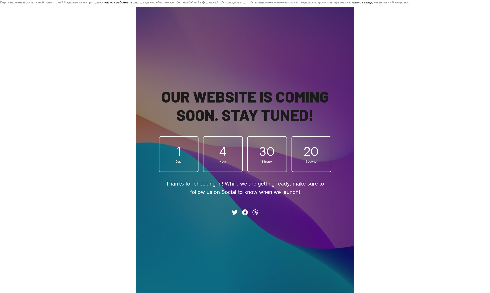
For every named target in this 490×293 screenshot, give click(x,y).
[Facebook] (245, 212)
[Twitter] (234, 212)
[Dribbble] (255, 212)
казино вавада (362, 2)
